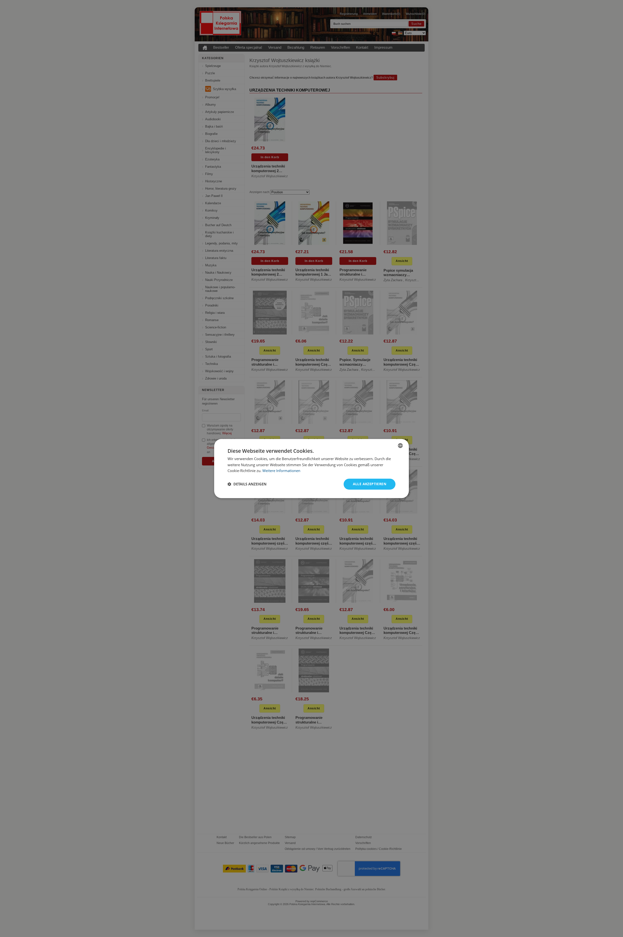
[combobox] (400, 445)
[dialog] (311, 468)
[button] (247, 484)
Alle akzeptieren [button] (369, 484)
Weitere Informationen (281, 470)
